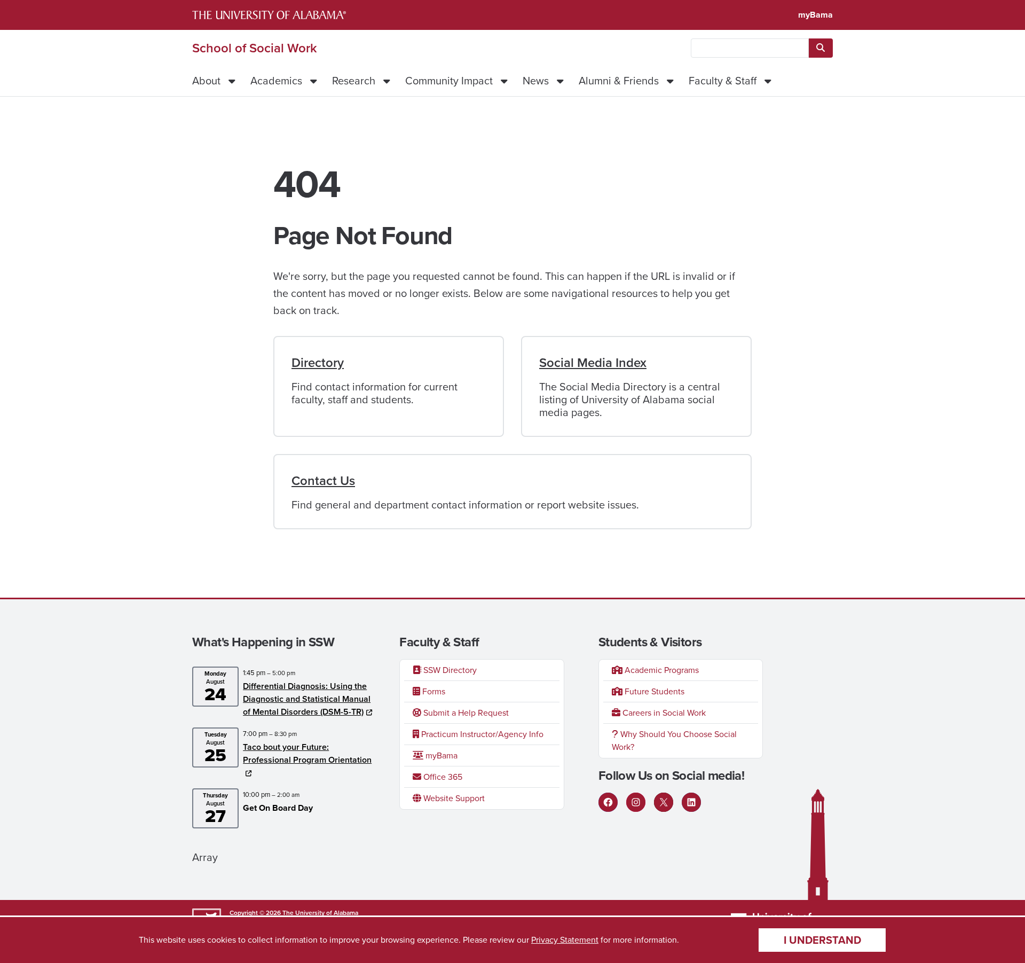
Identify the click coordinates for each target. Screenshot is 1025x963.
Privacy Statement (564, 940)
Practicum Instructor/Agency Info (481, 734)
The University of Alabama (320, 913)
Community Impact (449, 81)
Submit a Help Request (465, 713)
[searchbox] (750, 48)
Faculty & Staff (722, 81)
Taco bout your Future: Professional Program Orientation (307, 753)
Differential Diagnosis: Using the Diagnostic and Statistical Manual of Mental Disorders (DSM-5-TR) (306, 699)
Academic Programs (660, 670)
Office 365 (441, 777)
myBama (815, 15)
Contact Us (323, 480)
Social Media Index (592, 362)
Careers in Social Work (663, 713)
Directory (317, 362)
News (536, 81)
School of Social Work (254, 48)
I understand (822, 940)
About (206, 81)
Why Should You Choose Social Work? (674, 740)
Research (353, 81)
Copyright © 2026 (255, 913)
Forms (432, 691)
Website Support (453, 798)
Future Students (653, 691)
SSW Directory (449, 670)
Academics (276, 81)
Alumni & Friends (619, 81)
